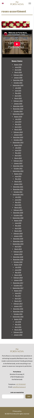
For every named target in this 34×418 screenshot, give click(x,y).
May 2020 (18, 226)
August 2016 (18, 319)
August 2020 (18, 220)
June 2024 (18, 122)
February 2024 (18, 132)
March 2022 (18, 181)
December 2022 (18, 166)
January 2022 (18, 184)
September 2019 (18, 244)
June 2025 (18, 90)
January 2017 (18, 306)
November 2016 (18, 311)
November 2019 (18, 241)
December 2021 (18, 187)
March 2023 (18, 158)
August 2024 (18, 116)
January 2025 (18, 103)
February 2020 (18, 233)
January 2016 (18, 335)
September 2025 (18, 85)
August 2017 (18, 291)
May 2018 (18, 272)
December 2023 (18, 137)
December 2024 (18, 106)
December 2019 (18, 239)
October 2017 (18, 285)
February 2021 (18, 210)
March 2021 (18, 207)
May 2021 (18, 202)
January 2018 (18, 280)
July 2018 (18, 267)
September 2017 (18, 288)
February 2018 (18, 278)
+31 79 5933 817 (21, 384)
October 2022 (18, 168)
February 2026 (18, 75)
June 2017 (18, 293)
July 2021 (18, 197)
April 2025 (18, 96)
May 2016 (18, 324)
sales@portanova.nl (19, 387)
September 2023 (18, 142)
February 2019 (18, 252)
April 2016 (18, 327)
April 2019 (18, 246)
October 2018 (18, 262)
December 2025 (18, 80)
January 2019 (18, 254)
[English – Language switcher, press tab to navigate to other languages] (3, 3)
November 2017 (18, 283)
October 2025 (18, 83)
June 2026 (18, 67)
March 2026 (18, 72)
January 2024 (18, 135)
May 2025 (18, 93)
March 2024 (18, 129)
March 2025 (18, 98)
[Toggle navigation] (30, 3)
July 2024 (18, 119)
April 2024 (18, 127)
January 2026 (18, 77)
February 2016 (18, 332)
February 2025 (18, 101)
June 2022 (18, 176)
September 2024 (18, 114)
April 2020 (18, 228)
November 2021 (18, 189)
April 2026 (18, 70)
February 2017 (18, 304)
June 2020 (18, 223)
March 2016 (18, 330)
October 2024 (18, 111)
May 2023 (18, 153)
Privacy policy (17, 411)
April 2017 (18, 298)
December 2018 (18, 257)
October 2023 (18, 140)
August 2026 (18, 64)
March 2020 (18, 231)
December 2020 (18, 213)
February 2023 (18, 161)
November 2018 (18, 259)
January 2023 (18, 163)
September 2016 (18, 317)
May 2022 (18, 179)
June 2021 (18, 200)
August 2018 (18, 265)
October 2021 (18, 192)
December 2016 (18, 309)
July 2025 (18, 88)
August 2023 (18, 145)
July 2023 (18, 148)
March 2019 (18, 249)
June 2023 (18, 150)
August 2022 (18, 174)
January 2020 (18, 236)
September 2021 (18, 194)
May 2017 (18, 296)
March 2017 (18, 301)
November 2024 (18, 109)
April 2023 (18, 155)
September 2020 (18, 218)
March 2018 (18, 275)
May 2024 (18, 124)
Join (28, 396)
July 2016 (18, 322)
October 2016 (18, 314)
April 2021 (18, 205)
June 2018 (18, 270)
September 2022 (18, 171)
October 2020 (18, 215)
